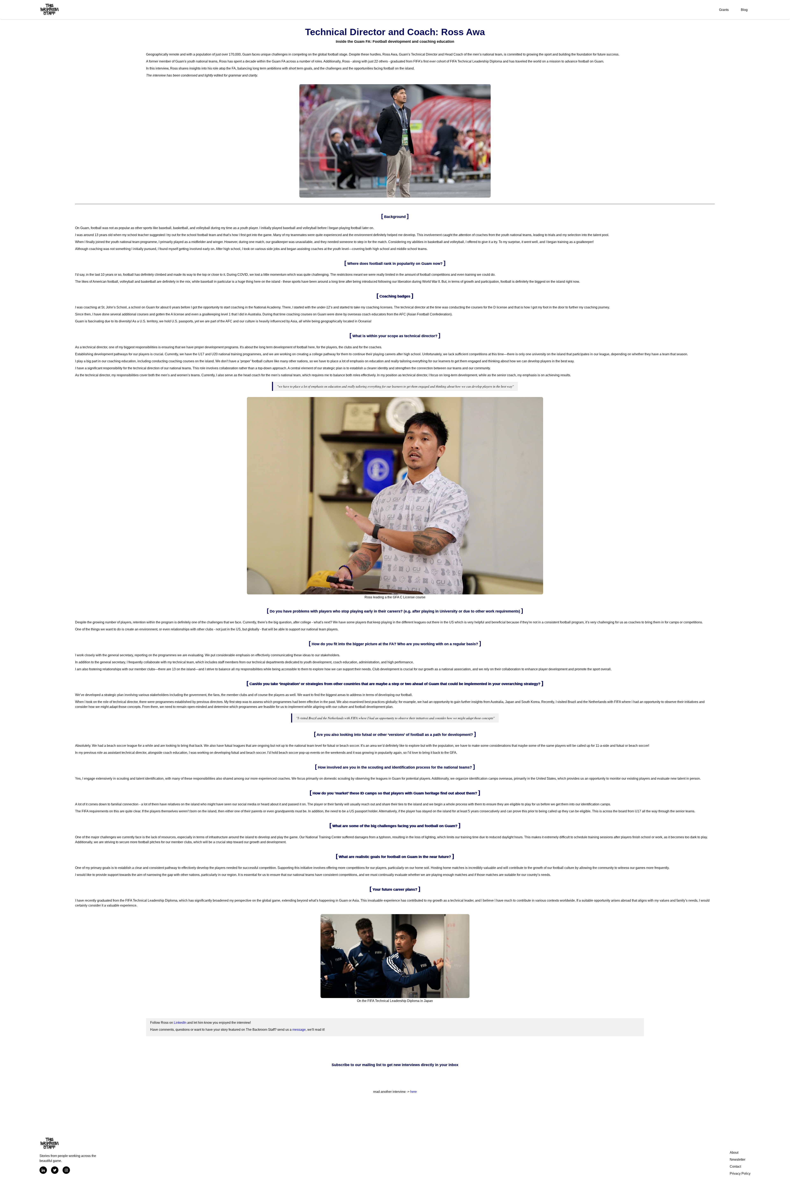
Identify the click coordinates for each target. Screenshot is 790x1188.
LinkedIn (180, 1022)
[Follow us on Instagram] (66, 1171)
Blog (744, 10)
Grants (724, 10)
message (299, 1029)
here (413, 1091)
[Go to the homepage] (49, 9)
